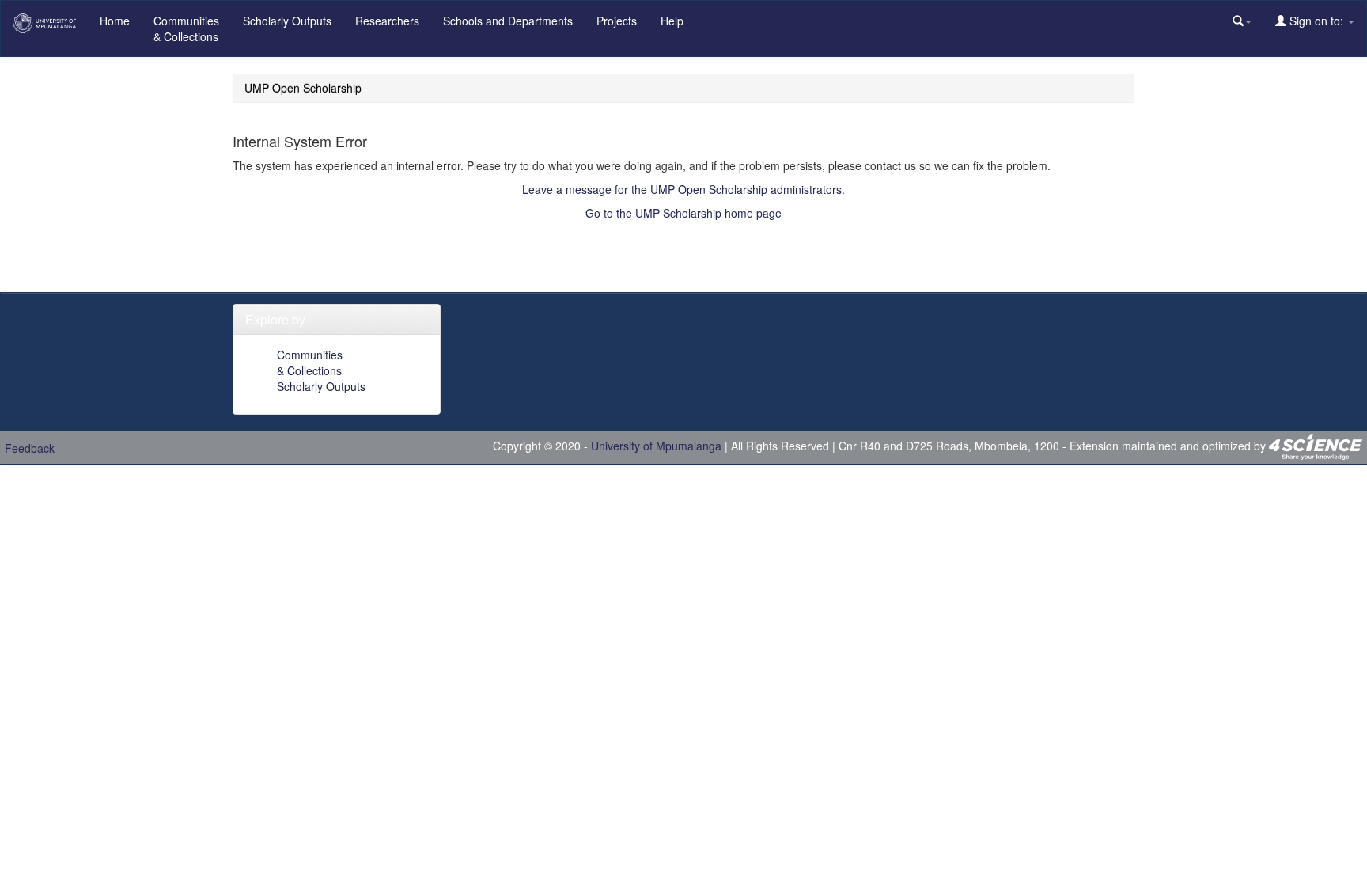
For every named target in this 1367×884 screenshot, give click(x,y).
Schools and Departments (508, 20)
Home (115, 20)
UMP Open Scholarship (303, 88)
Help (672, 20)
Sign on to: (1316, 20)
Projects (616, 20)
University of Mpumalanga (656, 445)
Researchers (387, 20)
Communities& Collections (186, 28)
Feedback (30, 448)
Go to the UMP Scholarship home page (683, 213)
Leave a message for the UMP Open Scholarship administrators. (683, 189)
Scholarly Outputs (287, 20)
